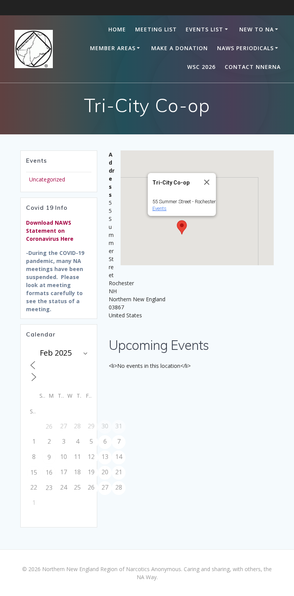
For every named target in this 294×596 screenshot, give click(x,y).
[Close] (207, 182)
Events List (204, 29)
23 (49, 487)
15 (33, 472)
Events (159, 208)
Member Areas (113, 48)
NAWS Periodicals (245, 48)
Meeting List (156, 29)
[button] (182, 227)
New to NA (256, 29)
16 (49, 472)
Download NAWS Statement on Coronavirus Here (50, 230)
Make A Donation (179, 48)
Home (117, 29)
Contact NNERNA (253, 66)
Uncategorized (47, 179)
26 (49, 426)
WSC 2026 (201, 66)
